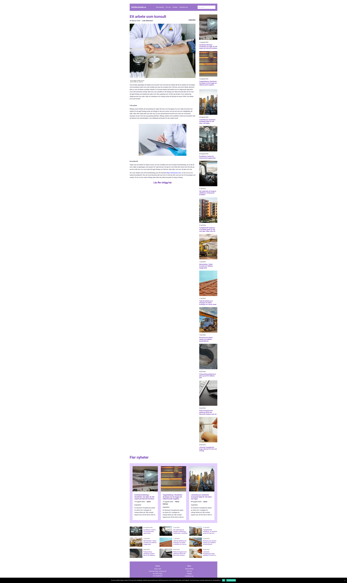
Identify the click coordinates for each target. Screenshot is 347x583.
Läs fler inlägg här (163, 182)
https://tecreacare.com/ (174, 173)
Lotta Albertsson (147, 21)
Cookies (174, 7)
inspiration (192, 20)
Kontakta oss (183, 7)
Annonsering (160, 7)
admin (149, 502)
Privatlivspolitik (231, 580)
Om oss (168, 7)
